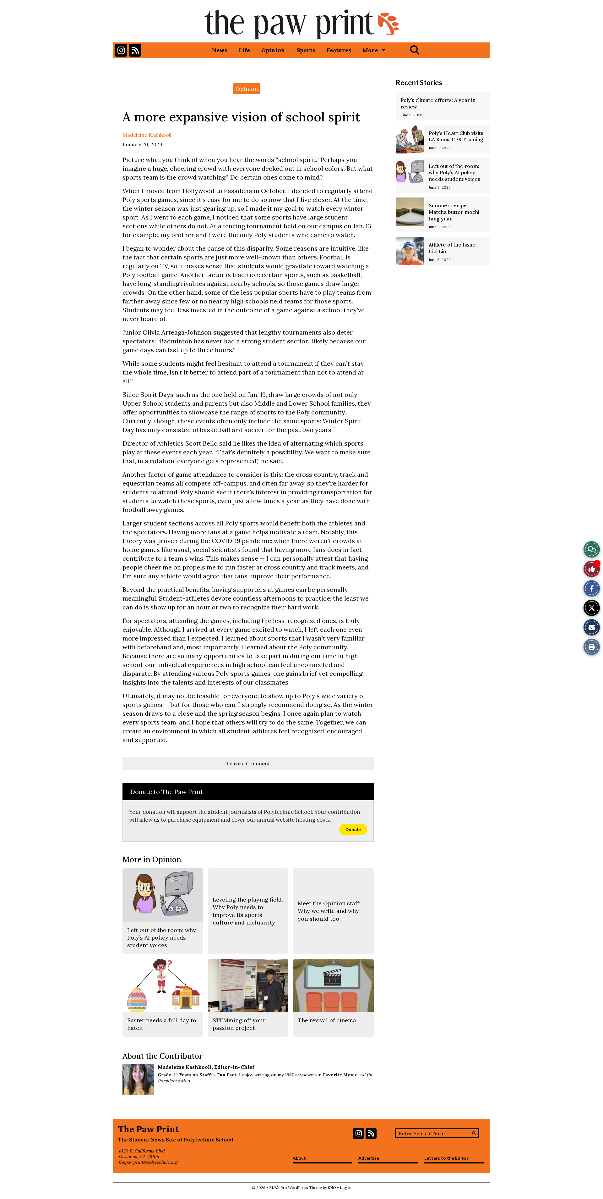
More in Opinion (151, 859)
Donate (353, 829)
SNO (332, 1187)
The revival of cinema (327, 1020)
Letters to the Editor (446, 1158)
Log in (345, 1187)
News (219, 50)
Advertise (368, 1158)
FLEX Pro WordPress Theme (295, 1187)
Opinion (273, 50)
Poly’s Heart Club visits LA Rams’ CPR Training (456, 136)
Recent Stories (419, 82)
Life (244, 50)
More (370, 50)
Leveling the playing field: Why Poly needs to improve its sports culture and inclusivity (248, 911)
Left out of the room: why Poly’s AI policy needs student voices (454, 172)
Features (339, 50)
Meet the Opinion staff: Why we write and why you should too (329, 911)
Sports (305, 50)
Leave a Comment (248, 763)
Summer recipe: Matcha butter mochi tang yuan (454, 212)
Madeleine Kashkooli (146, 135)
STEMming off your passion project (239, 1024)
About (299, 1158)
